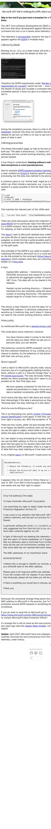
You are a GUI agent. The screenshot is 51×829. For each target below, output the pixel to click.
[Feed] (40, 655)
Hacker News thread (35, 626)
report (8, 234)
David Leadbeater (36, 649)
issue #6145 (7, 223)
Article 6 (24, 173)
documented (24, 36)
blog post (18, 261)
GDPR (24, 39)
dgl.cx (6, 4)
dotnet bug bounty (14, 375)
